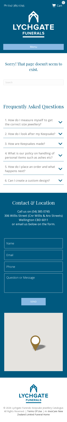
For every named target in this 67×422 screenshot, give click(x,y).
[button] (33, 122)
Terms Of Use (34, 411)
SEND (33, 301)
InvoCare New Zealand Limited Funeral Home (40, 413)
